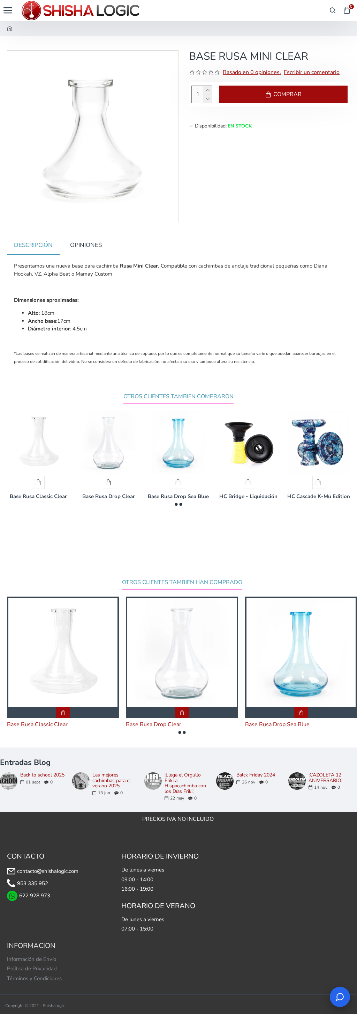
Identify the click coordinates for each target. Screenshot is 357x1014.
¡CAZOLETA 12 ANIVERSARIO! (325, 777)
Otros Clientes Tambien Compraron (178, 396)
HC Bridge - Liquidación (248, 496)
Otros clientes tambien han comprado (182, 582)
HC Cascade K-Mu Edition (318, 496)
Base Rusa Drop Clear (108, 496)
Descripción (33, 245)
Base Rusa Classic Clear (38, 496)
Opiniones (86, 245)
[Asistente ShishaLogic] (340, 997)
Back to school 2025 (42, 775)
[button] (176, 504)
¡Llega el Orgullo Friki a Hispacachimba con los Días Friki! (185, 783)
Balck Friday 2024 (255, 775)
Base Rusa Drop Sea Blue (178, 496)
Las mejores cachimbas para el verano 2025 (111, 780)
